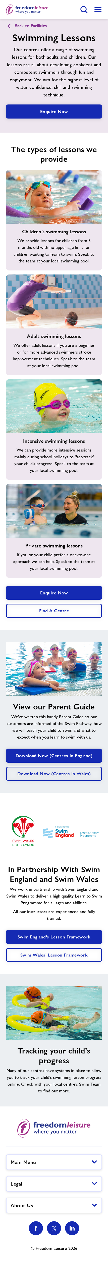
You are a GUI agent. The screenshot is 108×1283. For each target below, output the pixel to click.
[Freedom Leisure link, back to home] (27, 9)
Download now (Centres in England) (54, 755)
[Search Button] (84, 9)
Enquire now (54, 592)
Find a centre (54, 610)
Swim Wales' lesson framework (54, 955)
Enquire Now (54, 111)
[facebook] (36, 1228)
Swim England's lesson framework (54, 936)
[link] (98, 9)
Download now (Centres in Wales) (54, 773)
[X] (54, 1228)
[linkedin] (72, 1228)
